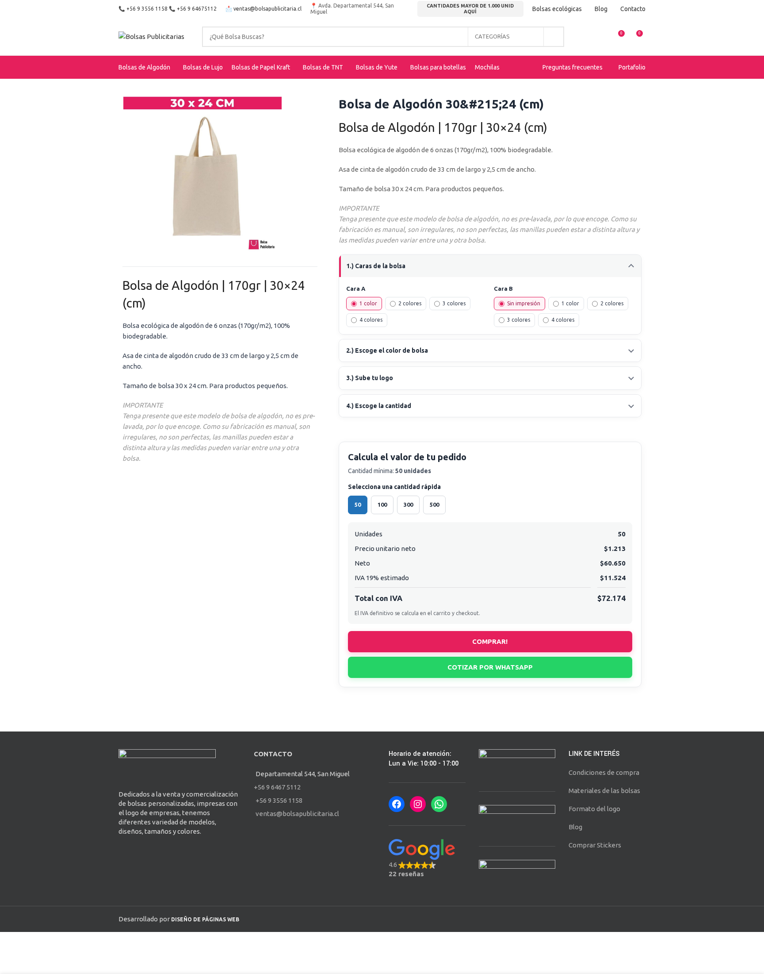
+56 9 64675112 (197, 9)
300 (408, 504)
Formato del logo (594, 808)
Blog (575, 827)
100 (382, 504)
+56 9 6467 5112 (277, 787)
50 (358, 504)
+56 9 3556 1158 (147, 9)
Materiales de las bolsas (604, 790)
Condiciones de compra (604, 772)
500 (434, 504)
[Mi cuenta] (585, 37)
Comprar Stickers (595, 845)
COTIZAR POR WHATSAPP (490, 667)
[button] (427, 858)
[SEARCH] (554, 37)
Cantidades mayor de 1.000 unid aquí (470, 8)
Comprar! (490, 641)
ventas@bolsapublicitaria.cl (267, 9)
